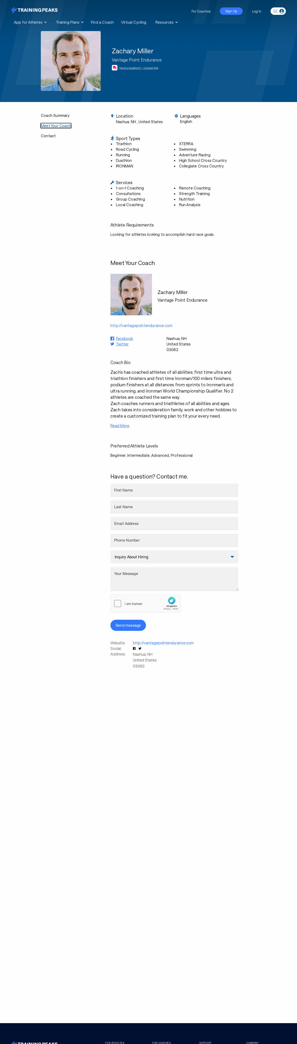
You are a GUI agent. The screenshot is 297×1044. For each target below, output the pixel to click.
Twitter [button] (122, 344)
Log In (256, 11)
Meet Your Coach (56, 125)
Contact (48, 136)
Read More (119, 425)
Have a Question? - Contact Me (138, 67)
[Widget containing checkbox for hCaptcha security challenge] (145, 603)
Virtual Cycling (133, 22)
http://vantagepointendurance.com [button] (141, 325)
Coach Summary (55, 115)
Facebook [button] (124, 338)
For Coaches (201, 11)
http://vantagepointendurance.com (163, 643)
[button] (135, 648)
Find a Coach (102, 22)
